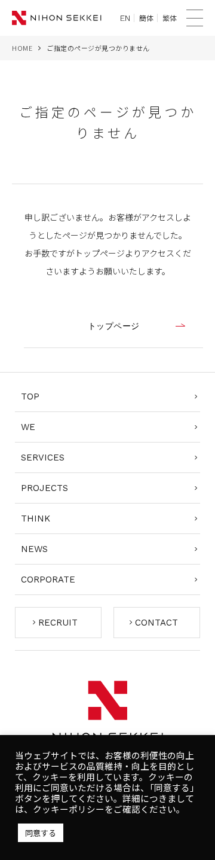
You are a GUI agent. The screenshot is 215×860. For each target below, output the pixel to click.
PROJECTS (44, 488)
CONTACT (156, 622)
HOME (22, 48)
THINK (35, 518)
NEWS (34, 549)
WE (28, 427)
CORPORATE (48, 579)
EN (125, 18)
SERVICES (42, 457)
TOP (30, 396)
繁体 (169, 18)
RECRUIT (58, 622)
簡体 (146, 18)
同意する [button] (40, 832)
